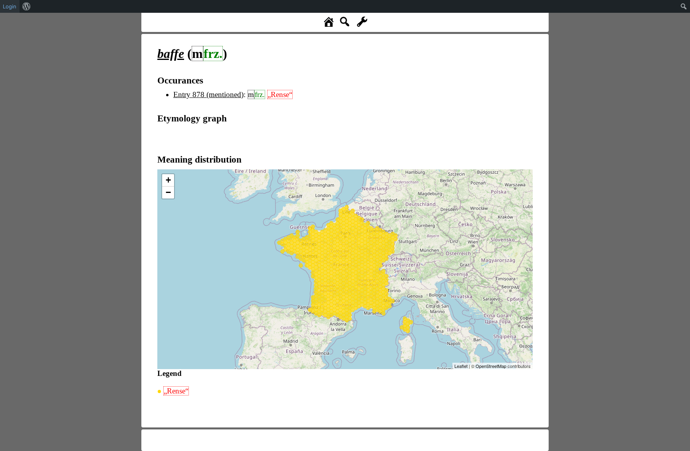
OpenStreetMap (491, 366)
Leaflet (461, 366)
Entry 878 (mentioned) (208, 94)
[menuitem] (27, 6)
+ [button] (168, 180)
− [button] (168, 192)
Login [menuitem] (9, 6)
